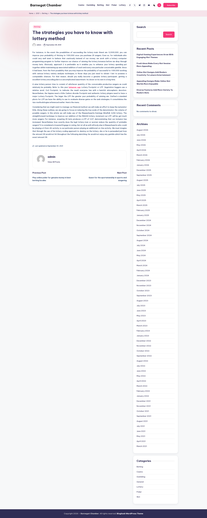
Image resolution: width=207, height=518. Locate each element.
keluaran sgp (75, 87)
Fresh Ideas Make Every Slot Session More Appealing (154, 64)
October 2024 (143, 230)
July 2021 (141, 426)
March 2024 (142, 265)
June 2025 (141, 190)
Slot (138, 497)
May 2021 (141, 436)
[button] (170, 5)
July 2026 (141, 135)
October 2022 (143, 351)
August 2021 (142, 421)
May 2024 (141, 255)
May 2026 (141, 145)
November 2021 (144, 406)
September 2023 (144, 295)
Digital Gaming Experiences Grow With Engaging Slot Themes (155, 56)
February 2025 (143, 210)
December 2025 (144, 170)
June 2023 (141, 311)
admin (51, 156)
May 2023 (141, 315)
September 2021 (144, 416)
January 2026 (143, 165)
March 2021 (142, 446)
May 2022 (141, 376)
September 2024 (144, 235)
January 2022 (143, 396)
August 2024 (142, 240)
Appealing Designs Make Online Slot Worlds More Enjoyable (153, 82)
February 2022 (143, 391)
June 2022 (141, 371)
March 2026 (142, 155)
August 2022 (142, 361)
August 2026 (142, 130)
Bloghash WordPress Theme (130, 513)
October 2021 (143, 411)
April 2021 (141, 441)
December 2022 (144, 341)
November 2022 (144, 346)
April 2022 (141, 381)
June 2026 (141, 140)
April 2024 (141, 260)
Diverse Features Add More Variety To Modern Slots (155, 91)
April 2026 (141, 150)
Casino (140, 472)
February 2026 (143, 160)
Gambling (141, 477)
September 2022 (144, 356)
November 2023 (144, 285)
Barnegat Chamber (46, 5)
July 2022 (141, 366)
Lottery (140, 487)
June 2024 (141, 250)
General (140, 482)
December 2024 (144, 220)
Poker (139, 492)
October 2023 (143, 290)
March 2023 (142, 326)
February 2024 (143, 270)
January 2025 (143, 215)
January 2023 (143, 336)
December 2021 (144, 401)
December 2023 (144, 280)
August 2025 (142, 180)
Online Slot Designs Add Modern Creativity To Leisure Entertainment (154, 73)
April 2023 (141, 321)
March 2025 (142, 205)
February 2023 (143, 331)
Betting (37, 27)
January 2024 (143, 275)
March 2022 (142, 386)
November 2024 (144, 225)
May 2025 (141, 195)
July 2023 (141, 305)
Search (141, 27)
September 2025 (144, 175)
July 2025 (141, 185)
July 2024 (141, 245)
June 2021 (141, 431)
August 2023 (142, 300)
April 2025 (141, 200)
